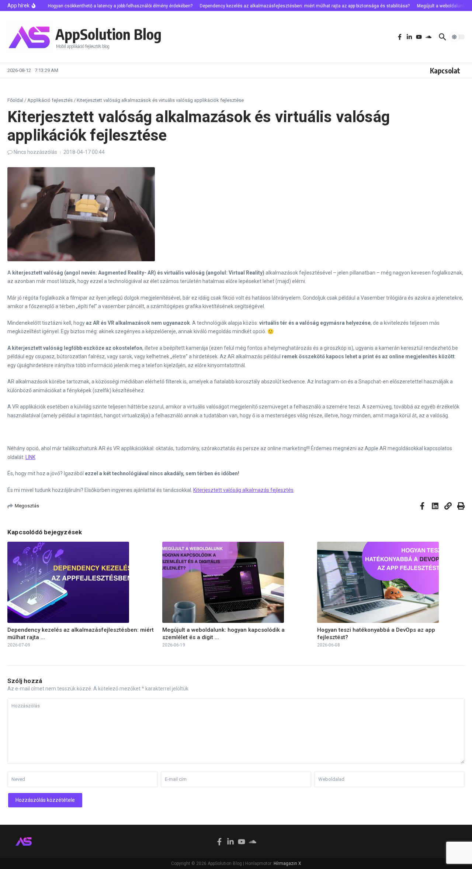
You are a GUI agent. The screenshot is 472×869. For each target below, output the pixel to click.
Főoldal (15, 100)
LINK (30, 457)
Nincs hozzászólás (35, 152)
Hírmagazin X (287, 863)
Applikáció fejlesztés (50, 100)
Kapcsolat (445, 70)
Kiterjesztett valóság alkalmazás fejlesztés (243, 490)
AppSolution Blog (108, 34)
